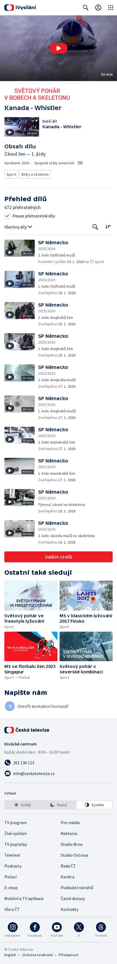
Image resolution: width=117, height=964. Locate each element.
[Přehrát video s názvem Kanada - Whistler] (58, 48)
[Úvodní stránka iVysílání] (20, 7)
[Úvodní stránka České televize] (27, 730)
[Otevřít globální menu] (110, 7)
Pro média (70, 822)
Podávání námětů (77, 887)
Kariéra (67, 876)
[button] (58, 48)
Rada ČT (68, 866)
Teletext (12, 855)
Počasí (10, 876)
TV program (15, 822)
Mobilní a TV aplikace (24, 898)
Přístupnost (68, 954)
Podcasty (12, 866)
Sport (11, 174)
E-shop (11, 887)
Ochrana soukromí (37, 954)
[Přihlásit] (98, 7)
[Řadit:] (108, 226)
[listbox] (58, 804)
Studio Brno (72, 844)
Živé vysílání (15, 833)
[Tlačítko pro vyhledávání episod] (95, 227)
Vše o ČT (12, 909)
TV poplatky (15, 844)
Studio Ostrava (74, 855)
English (10, 954)
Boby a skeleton (35, 174)
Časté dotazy (73, 898)
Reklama (69, 833)
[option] (23, 805)
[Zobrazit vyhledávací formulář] (85, 7)
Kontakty (69, 909)
